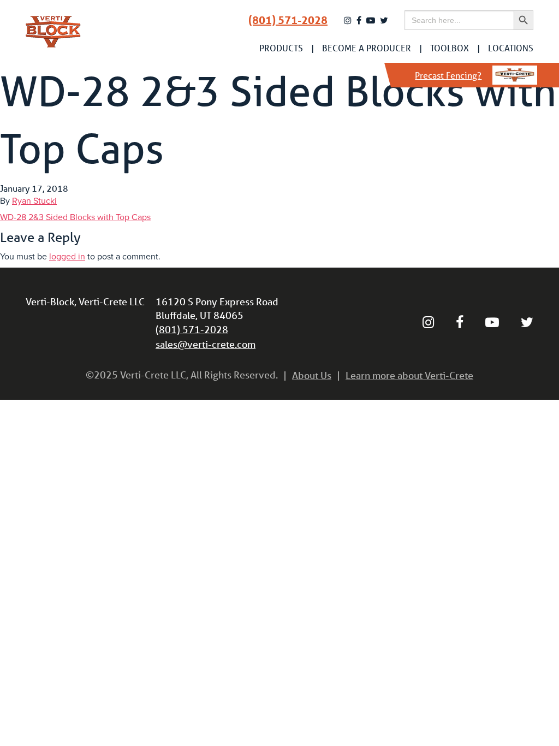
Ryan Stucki (34, 201)
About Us (311, 375)
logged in (67, 256)
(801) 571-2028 (288, 20)
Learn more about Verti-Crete (409, 375)
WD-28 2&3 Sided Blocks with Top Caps (75, 217)
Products (281, 48)
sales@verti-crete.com (205, 344)
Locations (510, 48)
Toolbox (449, 48)
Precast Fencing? (448, 75)
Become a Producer (366, 48)
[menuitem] (281, 48)
